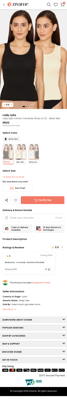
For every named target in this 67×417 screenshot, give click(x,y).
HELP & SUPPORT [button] (11, 343)
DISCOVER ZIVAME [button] (12, 352)
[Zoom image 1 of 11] (33, 59)
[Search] (48, 4)
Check (58, 217)
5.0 (8, 104)
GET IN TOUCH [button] (10, 359)
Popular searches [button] (13, 327)
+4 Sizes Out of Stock (13, 177)
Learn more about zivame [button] (18, 319)
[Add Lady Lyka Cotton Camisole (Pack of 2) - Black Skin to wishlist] (16, 200)
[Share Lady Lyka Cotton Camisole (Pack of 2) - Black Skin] (6, 200)
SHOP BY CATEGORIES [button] (14, 335)
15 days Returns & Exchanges (52, 228)
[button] (4, 4)
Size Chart (20, 188)
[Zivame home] (17, 4)
